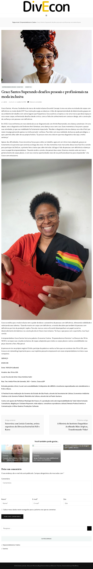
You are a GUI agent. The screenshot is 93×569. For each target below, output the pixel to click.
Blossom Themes (56, 566)
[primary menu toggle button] (46, 15)
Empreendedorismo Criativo (12, 87)
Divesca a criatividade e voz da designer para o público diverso (77, 446)
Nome (3, 499)
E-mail (35, 499)
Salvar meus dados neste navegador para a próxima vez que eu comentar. (29, 510)
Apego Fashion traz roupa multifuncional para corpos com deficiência (46, 459)
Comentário (5, 479)
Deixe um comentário (36, 102)
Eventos (28, 87)
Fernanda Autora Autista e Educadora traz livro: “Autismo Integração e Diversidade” (15, 459)
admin (5, 102)
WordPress (75, 566)
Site (64, 499)
